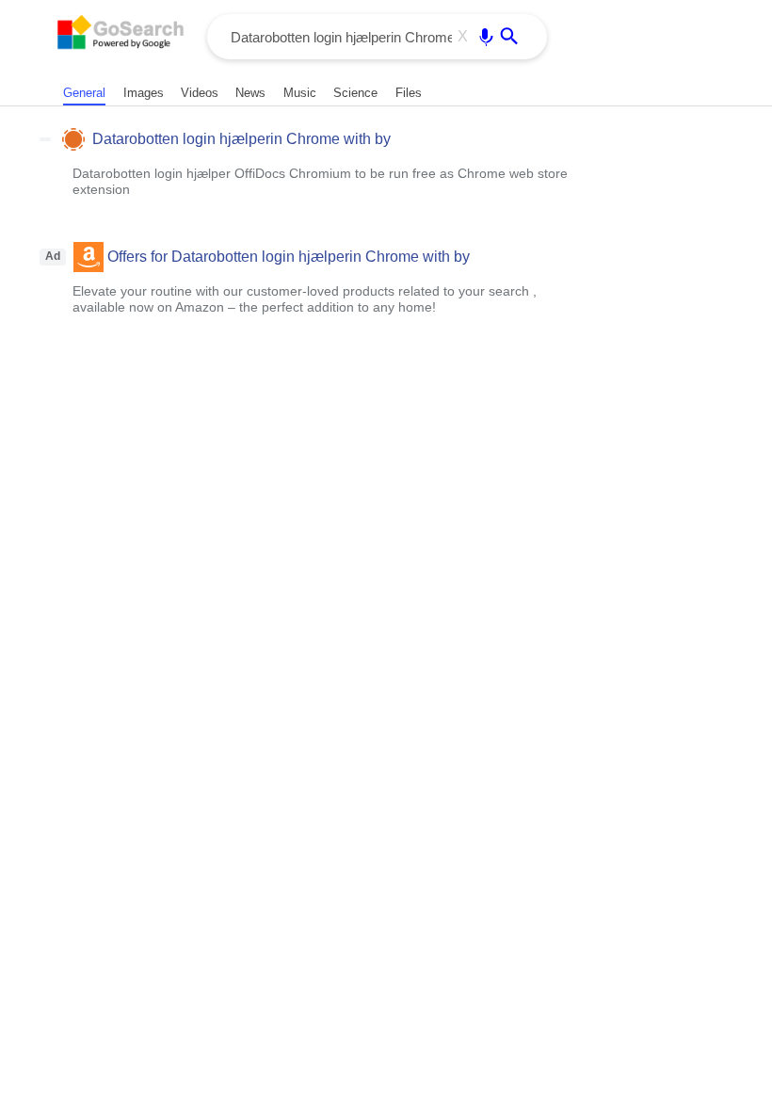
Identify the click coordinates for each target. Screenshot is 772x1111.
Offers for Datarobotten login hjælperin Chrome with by (288, 257)
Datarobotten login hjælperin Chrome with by (241, 139)
